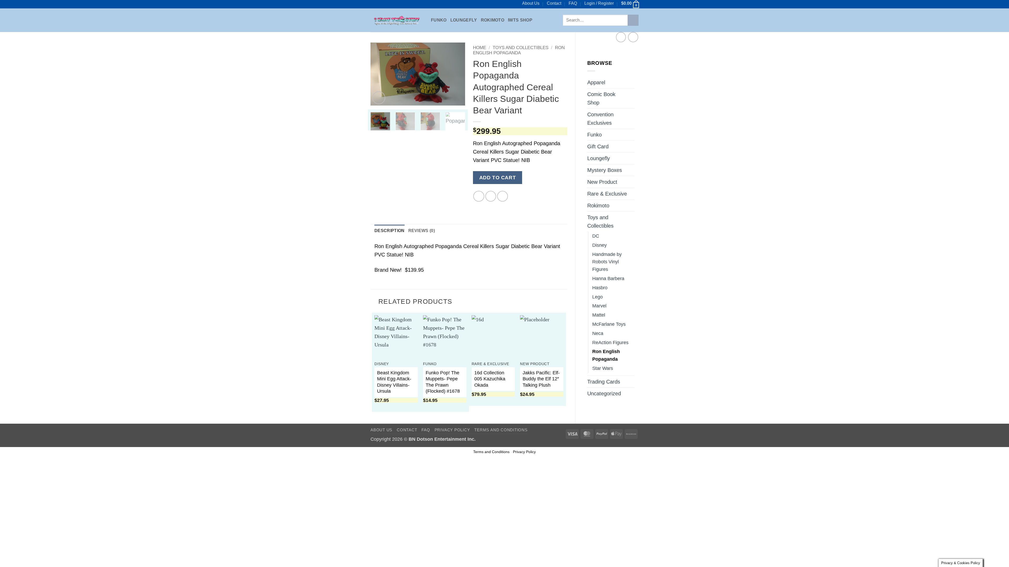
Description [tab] (389, 230)
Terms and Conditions (500, 430)
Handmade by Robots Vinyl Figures (607, 262)
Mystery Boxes (604, 170)
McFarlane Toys (609, 324)
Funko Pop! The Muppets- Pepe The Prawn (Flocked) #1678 (443, 382)
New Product (602, 182)
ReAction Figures (610, 342)
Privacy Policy (452, 430)
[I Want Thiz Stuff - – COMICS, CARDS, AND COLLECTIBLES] (396, 20)
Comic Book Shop (601, 98)
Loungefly (463, 20)
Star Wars (602, 368)
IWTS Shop (520, 20)
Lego (597, 297)
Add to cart (497, 177)
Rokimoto (492, 20)
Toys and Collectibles (600, 221)
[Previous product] (633, 37)
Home (479, 47)
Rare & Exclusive (607, 194)
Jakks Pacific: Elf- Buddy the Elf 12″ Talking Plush (541, 379)
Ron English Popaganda (606, 355)
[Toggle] (631, 98)
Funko (439, 20)
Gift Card (598, 146)
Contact (554, 3)
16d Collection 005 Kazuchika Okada (489, 379)
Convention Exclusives (600, 119)
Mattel (598, 315)
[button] (599, 3)
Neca (597, 333)
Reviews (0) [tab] (421, 230)
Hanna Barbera (608, 278)
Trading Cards (603, 382)
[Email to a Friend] (502, 196)
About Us (530, 3)
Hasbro (600, 287)
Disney (599, 245)
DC (595, 236)
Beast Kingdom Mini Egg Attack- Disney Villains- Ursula (394, 382)
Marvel (599, 305)
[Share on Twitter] (490, 196)
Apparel (596, 82)
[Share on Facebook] (478, 196)
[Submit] (633, 20)
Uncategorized (604, 393)
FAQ (573, 3)
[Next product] (621, 37)
